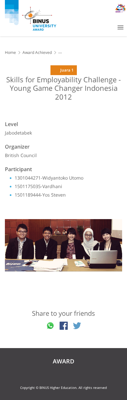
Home (10, 52)
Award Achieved (37, 52)
